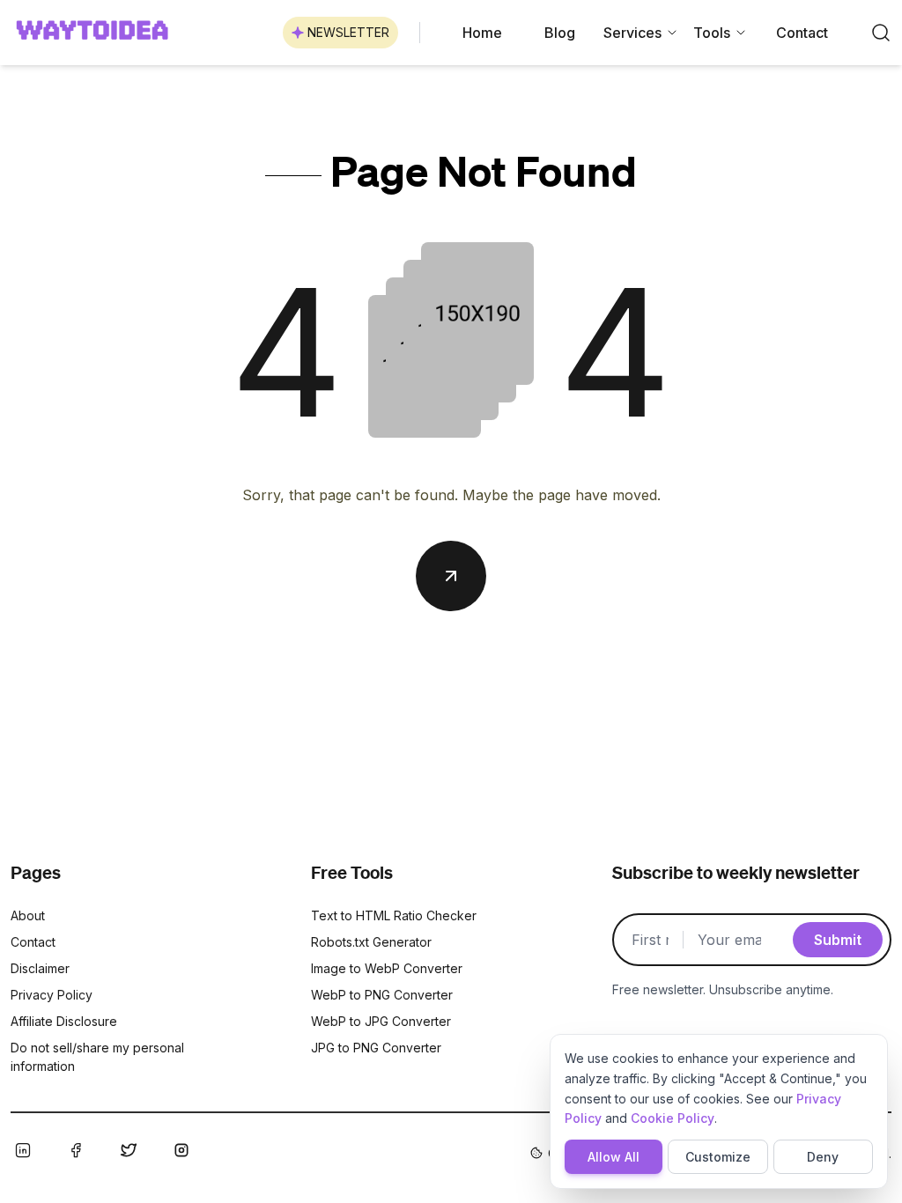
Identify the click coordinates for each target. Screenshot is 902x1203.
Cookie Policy (672, 1118)
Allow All (614, 1156)
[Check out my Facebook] (75, 1150)
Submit (837, 939)
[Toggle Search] (880, 32)
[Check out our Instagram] (181, 1150)
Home (482, 32)
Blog (559, 32)
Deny (823, 1156)
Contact (802, 32)
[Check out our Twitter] (128, 1150)
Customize (717, 1156)
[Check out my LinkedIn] (23, 1150)
